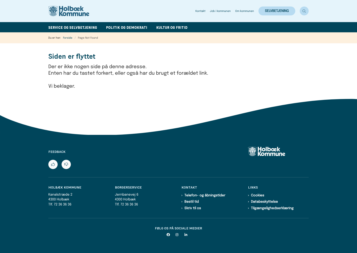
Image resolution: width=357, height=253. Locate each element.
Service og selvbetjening (72, 27)
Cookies (257, 195)
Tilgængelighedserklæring (272, 208)
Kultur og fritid (171, 27)
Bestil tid (191, 201)
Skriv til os (192, 208)
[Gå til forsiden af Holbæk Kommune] (120, 11)
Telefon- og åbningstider (204, 195)
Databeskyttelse (264, 201)
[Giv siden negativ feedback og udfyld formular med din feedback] (66, 164)
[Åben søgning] (304, 11)
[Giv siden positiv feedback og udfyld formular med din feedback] (53, 164)
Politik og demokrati (126, 27)
